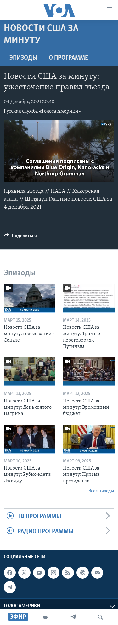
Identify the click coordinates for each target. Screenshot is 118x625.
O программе (68, 58)
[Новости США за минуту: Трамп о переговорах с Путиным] (89, 298)
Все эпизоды (101, 491)
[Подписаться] (97, 573)
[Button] (20, 237)
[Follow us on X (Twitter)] (24, 573)
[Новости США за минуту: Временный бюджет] (89, 371)
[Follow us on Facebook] (10, 573)
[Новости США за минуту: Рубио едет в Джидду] (29, 439)
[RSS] (68, 573)
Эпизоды (23, 58)
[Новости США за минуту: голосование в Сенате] (29, 298)
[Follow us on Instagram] (53, 573)
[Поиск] (100, 617)
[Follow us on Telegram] (10, 587)
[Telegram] (73, 617)
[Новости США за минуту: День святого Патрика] (29, 371)
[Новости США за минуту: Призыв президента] (89, 439)
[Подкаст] (82, 573)
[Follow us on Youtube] (39, 573)
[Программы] (46, 617)
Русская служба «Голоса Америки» (42, 111)
